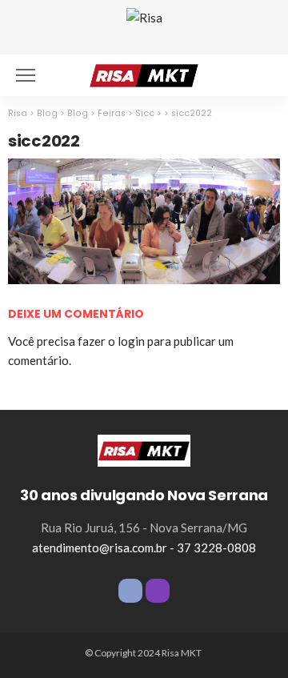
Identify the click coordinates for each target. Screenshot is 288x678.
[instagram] (158, 591)
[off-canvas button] (25, 75)
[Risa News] (144, 73)
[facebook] (130, 591)
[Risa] (144, 449)
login (131, 341)
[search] (259, 75)
